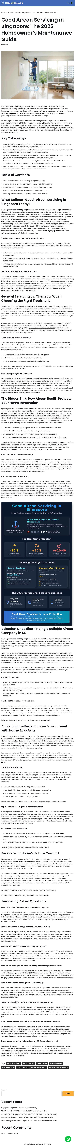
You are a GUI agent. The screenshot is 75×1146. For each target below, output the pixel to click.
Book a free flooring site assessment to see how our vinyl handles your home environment (33, 802)
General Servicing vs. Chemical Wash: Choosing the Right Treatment (27, 184)
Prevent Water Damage (38, 1067)
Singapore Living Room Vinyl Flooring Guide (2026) (19, 1108)
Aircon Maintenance (13, 1063)
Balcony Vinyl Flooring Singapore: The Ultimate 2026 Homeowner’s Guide (27, 1117)
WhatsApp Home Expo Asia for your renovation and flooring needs (25, 847)
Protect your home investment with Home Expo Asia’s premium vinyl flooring (28, 890)
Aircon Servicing (28, 1063)
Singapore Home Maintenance (58, 1067)
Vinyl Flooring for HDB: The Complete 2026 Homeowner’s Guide (23, 1111)
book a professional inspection (61, 390)
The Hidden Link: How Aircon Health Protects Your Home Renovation (27, 187)
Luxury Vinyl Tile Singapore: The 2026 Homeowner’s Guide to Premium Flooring (29, 1114)
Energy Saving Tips (55, 1063)
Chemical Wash (42, 1063)
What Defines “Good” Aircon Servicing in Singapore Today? (24, 181)
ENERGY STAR (49, 447)
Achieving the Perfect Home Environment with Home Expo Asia (25, 194)
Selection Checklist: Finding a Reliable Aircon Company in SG (24, 190)
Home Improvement (8, 1067)
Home (3, 12)
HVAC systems (47, 228)
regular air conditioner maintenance (42, 328)
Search (3, 1090)
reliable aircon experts (32, 720)
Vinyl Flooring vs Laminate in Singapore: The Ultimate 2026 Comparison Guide (29, 1121)
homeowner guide (23, 1067)
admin (5, 44)
